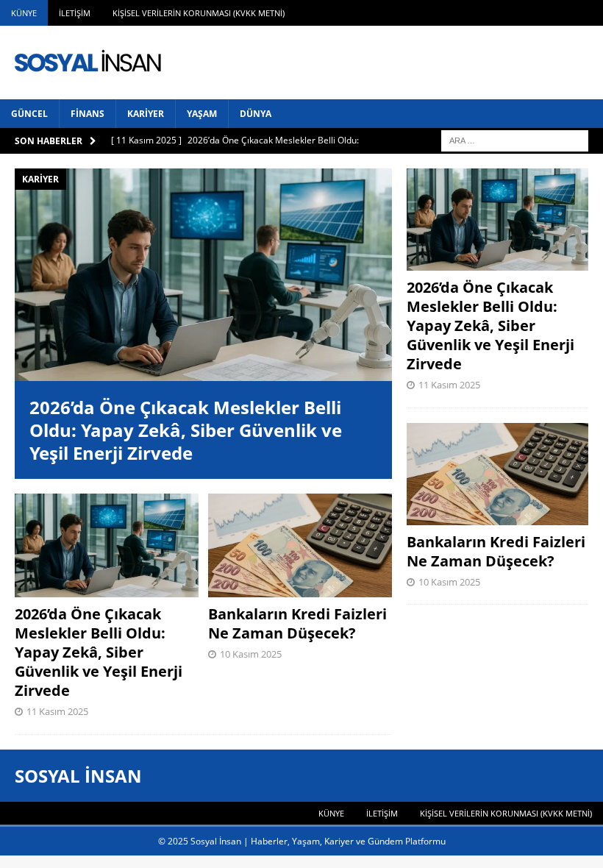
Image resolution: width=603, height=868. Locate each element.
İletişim (74, 12)
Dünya (255, 113)
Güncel (29, 113)
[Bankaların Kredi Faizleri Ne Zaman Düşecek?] (300, 545)
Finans (87, 113)
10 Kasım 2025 (251, 654)
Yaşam (202, 113)
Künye (24, 12)
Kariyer (145, 113)
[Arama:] (514, 139)
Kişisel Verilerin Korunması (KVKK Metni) (199, 12)
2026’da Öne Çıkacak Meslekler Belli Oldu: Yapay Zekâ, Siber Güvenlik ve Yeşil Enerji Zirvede (185, 430)
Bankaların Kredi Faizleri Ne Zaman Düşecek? (297, 623)
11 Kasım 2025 (57, 711)
